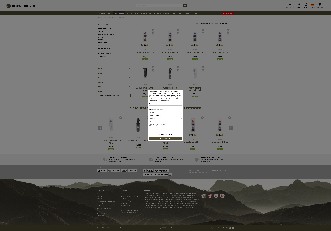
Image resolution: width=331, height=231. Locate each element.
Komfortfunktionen (156, 115)
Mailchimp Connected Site (158, 125)
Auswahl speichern (165, 134)
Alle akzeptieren (165, 138)
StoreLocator (154, 122)
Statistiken (154, 112)
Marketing (154, 118)
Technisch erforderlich (157, 109)
